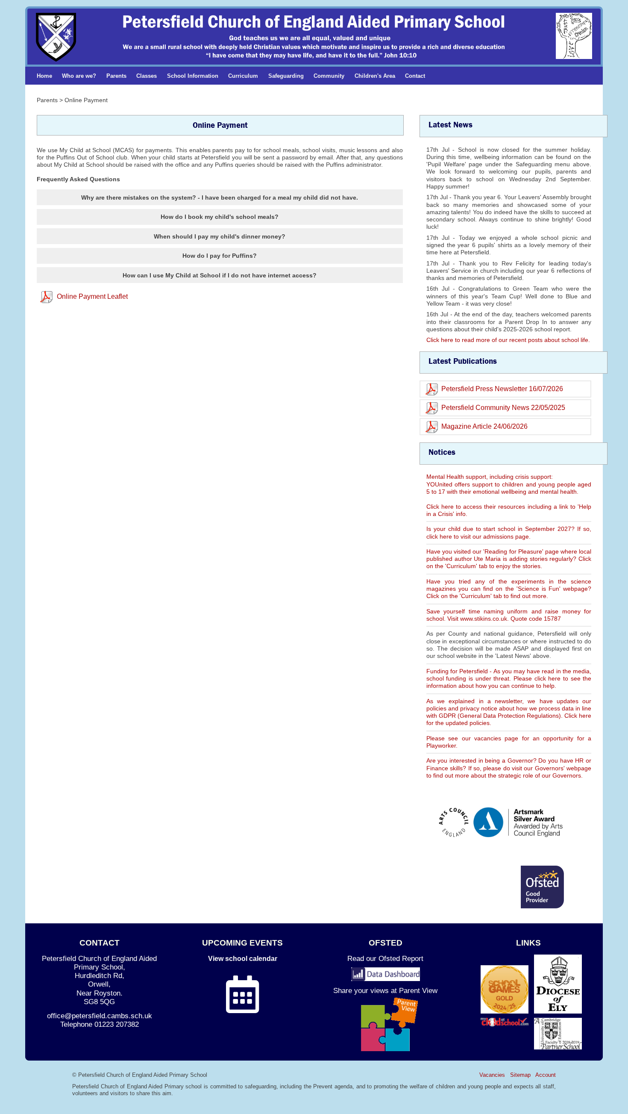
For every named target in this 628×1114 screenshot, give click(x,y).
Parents (116, 76)
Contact (415, 76)
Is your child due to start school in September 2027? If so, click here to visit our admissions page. (508, 532)
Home (44, 76)
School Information (192, 76)
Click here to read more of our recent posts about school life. (508, 339)
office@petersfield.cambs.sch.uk (99, 1016)
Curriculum (243, 76)
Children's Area (375, 76)
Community (329, 76)
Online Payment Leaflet (92, 296)
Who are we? (79, 76)
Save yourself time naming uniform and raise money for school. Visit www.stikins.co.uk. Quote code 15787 (508, 615)
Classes (146, 76)
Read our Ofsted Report (385, 959)
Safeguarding (286, 76)
